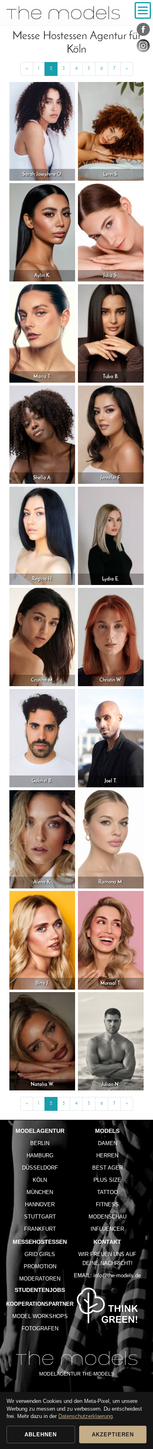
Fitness (107, 1204)
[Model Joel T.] (111, 737)
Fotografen (40, 1328)
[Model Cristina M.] (42, 636)
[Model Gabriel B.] (42, 737)
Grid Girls (39, 1254)
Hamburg (40, 1155)
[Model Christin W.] (111, 636)
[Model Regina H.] (42, 535)
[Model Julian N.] (111, 1041)
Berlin (39, 1143)
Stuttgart (40, 1217)
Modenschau (107, 1217)
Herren (107, 1155)
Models (107, 1131)
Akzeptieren (113, 1434)
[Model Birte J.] (42, 940)
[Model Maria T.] (42, 333)
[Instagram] (143, 47)
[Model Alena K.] (42, 838)
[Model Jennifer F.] (111, 434)
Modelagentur (40, 1131)
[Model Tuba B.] (111, 333)
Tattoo (107, 1192)
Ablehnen (40, 1434)
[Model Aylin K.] (42, 232)
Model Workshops (40, 1316)
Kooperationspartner (39, 1304)
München (40, 1192)
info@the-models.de (117, 1275)
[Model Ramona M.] (111, 838)
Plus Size (107, 1180)
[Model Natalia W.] (42, 1041)
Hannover (40, 1204)
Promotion (40, 1266)
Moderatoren (39, 1279)
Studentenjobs (40, 1290)
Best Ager (107, 1168)
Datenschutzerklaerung (85, 1416)
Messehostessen (40, 1242)
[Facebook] (143, 31)
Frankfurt (40, 1229)
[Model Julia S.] (111, 232)
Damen (107, 1143)
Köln (40, 1180)
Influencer (107, 1229)
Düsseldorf (40, 1168)
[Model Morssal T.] (111, 940)
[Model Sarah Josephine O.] (42, 131)
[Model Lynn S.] (111, 131)
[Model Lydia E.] (111, 535)
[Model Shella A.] (42, 434)
